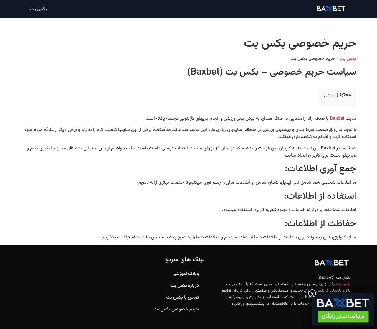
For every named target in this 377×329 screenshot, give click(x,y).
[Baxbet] (343, 309)
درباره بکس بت (184, 285)
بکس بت (38, 8)
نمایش (331, 95)
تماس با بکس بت (182, 297)
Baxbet (337, 118)
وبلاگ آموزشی (186, 274)
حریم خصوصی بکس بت (176, 309)
